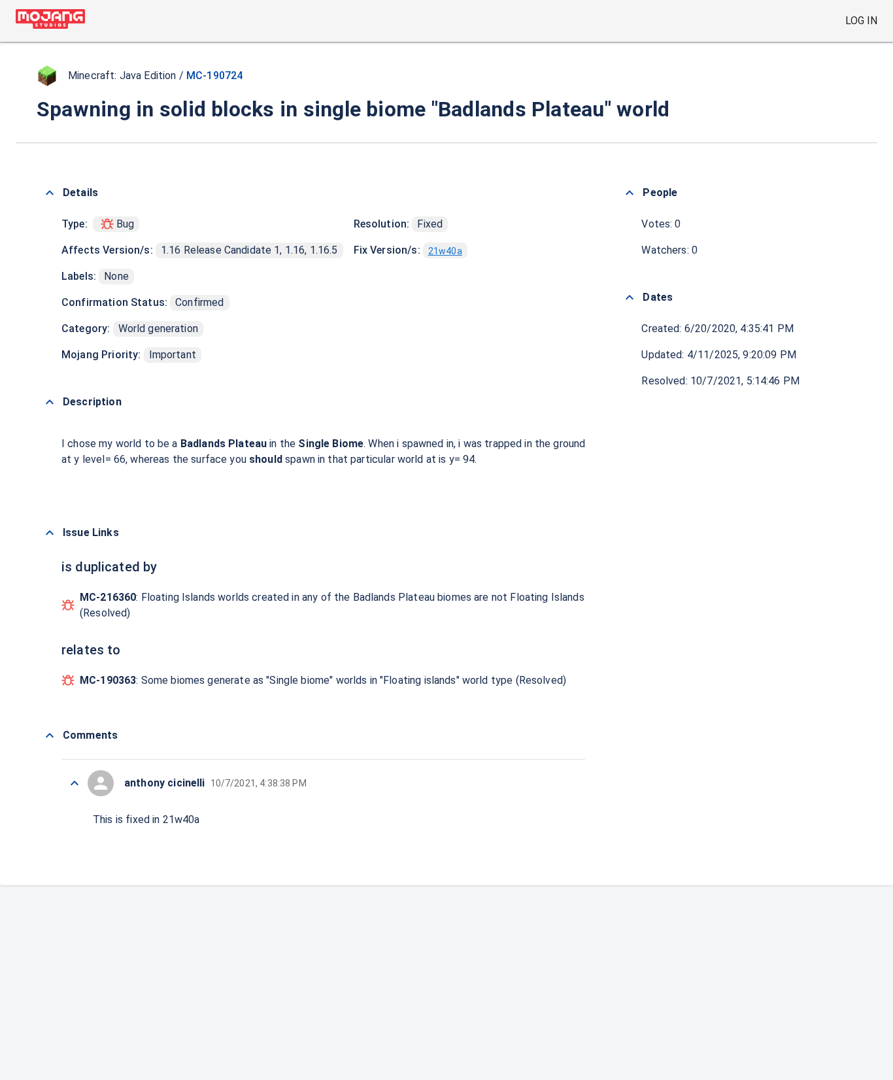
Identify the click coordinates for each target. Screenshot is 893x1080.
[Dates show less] (629, 297)
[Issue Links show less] (50, 533)
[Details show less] (50, 193)
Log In (861, 20)
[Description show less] (50, 402)
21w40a (445, 251)
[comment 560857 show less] (74, 783)
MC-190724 (214, 75)
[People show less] (629, 193)
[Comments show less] (50, 735)
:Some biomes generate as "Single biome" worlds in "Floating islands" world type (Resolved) (323, 680)
